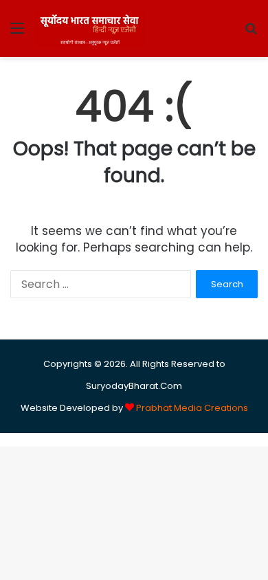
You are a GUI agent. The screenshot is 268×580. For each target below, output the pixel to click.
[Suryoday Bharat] (89, 28)
